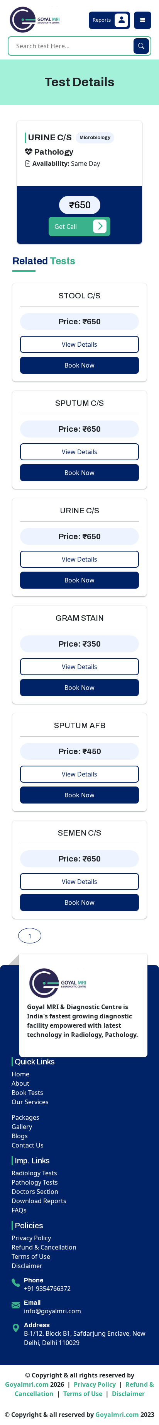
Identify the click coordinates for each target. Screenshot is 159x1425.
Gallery (22, 1126)
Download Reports (39, 1201)
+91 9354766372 (47, 1288)
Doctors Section (35, 1191)
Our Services (30, 1102)
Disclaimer (27, 1266)
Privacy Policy (31, 1238)
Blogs (20, 1136)
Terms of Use (31, 1256)
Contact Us (28, 1145)
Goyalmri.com (27, 1384)
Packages (25, 1117)
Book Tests (27, 1092)
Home (20, 1074)
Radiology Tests (34, 1173)
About (20, 1083)
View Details (79, 344)
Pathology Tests (35, 1182)
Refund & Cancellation (44, 1247)
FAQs (19, 1210)
